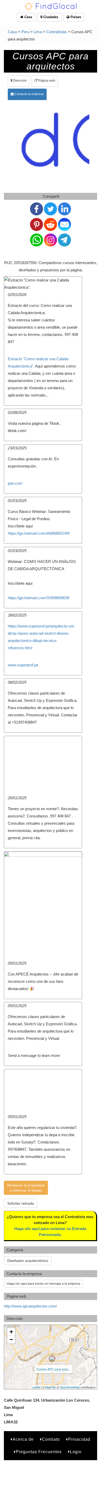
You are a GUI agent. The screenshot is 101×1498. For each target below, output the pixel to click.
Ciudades (50, 17)
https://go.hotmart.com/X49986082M (38, 598)
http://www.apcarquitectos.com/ (30, 1306)
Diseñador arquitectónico (27, 1261)
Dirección (19, 80)
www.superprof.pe (23, 665)
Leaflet (36, 1387)
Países (75, 17)
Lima (38, 32)
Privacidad (79, 1439)
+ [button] (11, 1332)
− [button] (11, 1339)
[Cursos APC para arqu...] (52, 1358)
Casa (27, 17)
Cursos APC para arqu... (54, 1369)
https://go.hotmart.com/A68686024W (39, 533)
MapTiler (50, 1387)
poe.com (15, 483)
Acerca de (23, 1439)
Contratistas (56, 32)
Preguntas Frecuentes (39, 1452)
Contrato (51, 1439)
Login (76, 1452)
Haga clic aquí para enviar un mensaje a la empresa (43, 1283)
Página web (46, 80)
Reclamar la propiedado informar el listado (26, 1187)
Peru (25, 32)
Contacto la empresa (29, 94)
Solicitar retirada (20, 1203)
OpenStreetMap (70, 1387)
